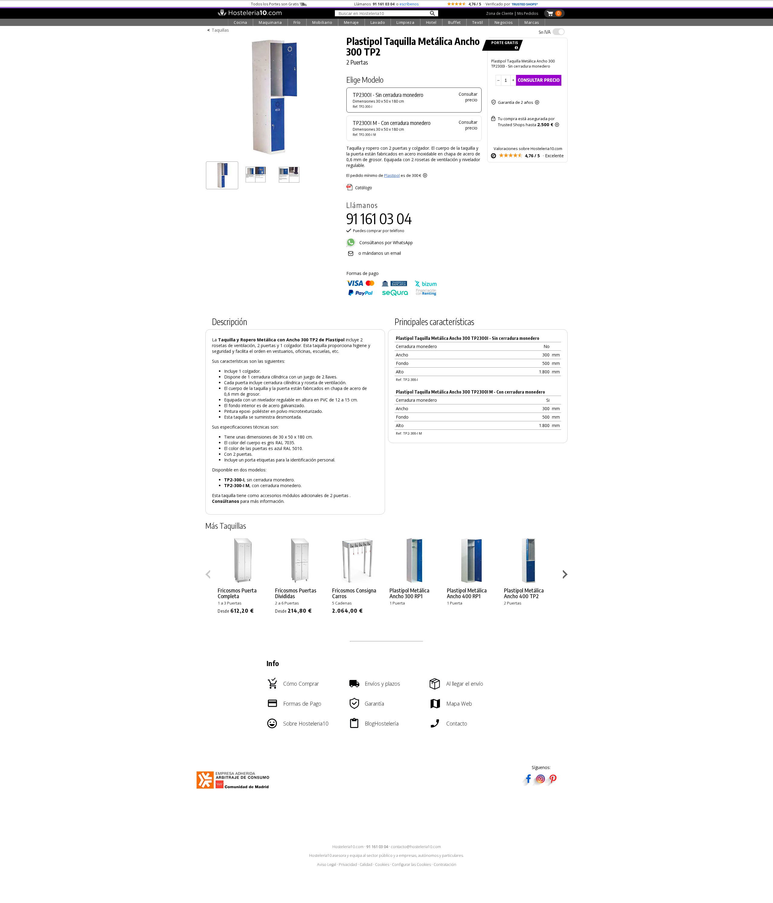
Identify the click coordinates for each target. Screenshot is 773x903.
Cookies (382, 864)
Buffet (454, 22)
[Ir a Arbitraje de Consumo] (234, 790)
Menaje (351, 22)
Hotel (431, 22)
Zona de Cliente (499, 13)
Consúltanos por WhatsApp (385, 242)
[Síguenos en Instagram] (540, 783)
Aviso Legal (326, 864)
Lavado (377, 22)
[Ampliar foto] (273, 156)
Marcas (531, 22)
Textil (477, 22)
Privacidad (348, 864)
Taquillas (220, 30)
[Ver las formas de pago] (391, 294)
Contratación (445, 864)
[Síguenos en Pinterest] (553, 783)
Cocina (240, 22)
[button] (566, 575)
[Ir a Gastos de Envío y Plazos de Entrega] (515, 47)
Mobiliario (322, 22)
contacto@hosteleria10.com (416, 846)
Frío (297, 22)
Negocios (504, 22)
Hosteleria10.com (348, 846)
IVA (544, 32)
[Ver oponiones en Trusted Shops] (525, 4)
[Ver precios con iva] (559, 31)
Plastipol (392, 175)
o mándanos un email (379, 253)
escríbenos (409, 4)
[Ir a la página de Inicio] (249, 14)
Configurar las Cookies (411, 864)
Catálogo (363, 187)
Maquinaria (270, 22)
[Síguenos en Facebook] (528, 783)
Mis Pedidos (527, 13)
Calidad (366, 864)
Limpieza (405, 22)
